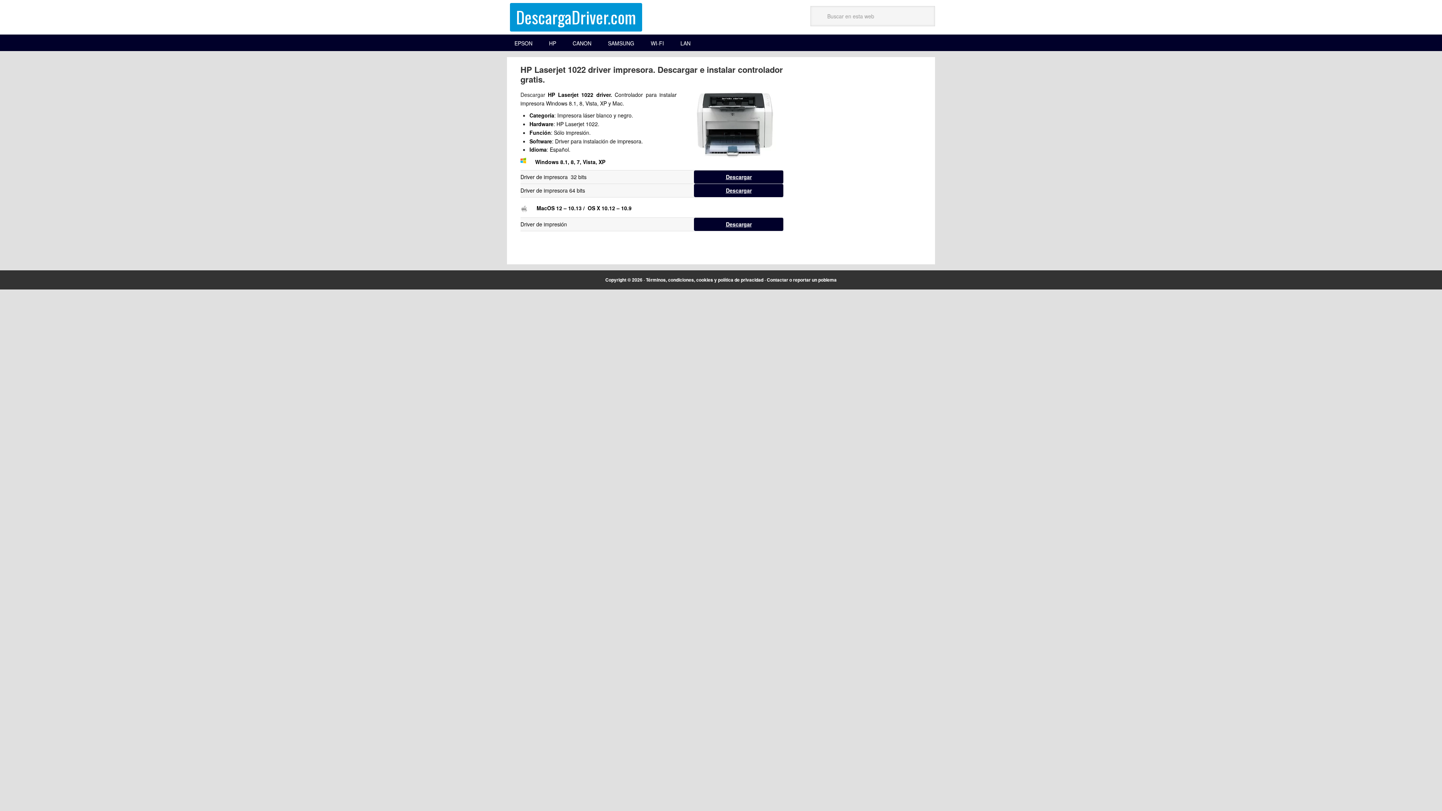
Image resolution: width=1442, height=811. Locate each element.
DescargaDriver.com (576, 17)
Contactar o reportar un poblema (802, 279)
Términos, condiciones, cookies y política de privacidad (704, 279)
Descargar (739, 177)
